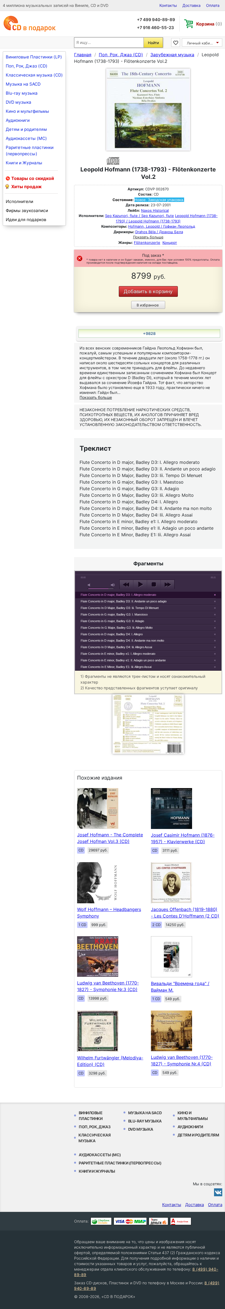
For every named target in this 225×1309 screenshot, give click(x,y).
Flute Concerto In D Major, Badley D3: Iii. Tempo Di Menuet (120, 608)
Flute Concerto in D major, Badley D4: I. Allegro (112, 634)
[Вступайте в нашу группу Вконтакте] (218, 1192)
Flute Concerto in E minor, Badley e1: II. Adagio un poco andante (123, 660)
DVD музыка (18, 102)
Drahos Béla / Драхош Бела (159, 232)
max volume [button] (113, 584)
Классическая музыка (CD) (34, 75)
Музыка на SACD (23, 84)
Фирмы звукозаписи (27, 210)
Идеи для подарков (26, 219)
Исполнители (19, 201)
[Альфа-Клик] (180, 1221)
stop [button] (154, 584)
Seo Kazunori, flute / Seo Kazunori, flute (139, 215)
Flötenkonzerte (147, 242)
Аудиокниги (18, 120)
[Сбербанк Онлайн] (101, 1221)
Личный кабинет (201, 43)
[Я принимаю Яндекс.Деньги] (158, 1221)
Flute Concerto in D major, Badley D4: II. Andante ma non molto (122, 640)
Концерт (169, 242)
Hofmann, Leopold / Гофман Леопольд (161, 226)
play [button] (140, 584)
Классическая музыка (94, 1138)
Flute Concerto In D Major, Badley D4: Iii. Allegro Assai (116, 647)
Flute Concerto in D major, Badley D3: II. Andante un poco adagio (124, 601)
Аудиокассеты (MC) (26, 138)
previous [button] (126, 584)
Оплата (213, 5)
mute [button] (90, 584)
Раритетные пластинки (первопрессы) (30, 150)
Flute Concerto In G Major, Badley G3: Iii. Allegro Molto (117, 627)
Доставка (191, 5)
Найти (153, 42)
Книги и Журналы (24, 162)
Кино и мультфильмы (27, 111)
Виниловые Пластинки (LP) (34, 57)
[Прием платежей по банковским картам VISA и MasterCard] (130, 1221)
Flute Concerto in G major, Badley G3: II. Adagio (112, 621)
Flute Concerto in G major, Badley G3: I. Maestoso (114, 614)
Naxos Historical (155, 210)
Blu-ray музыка (22, 93)
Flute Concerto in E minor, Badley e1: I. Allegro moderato (118, 653)
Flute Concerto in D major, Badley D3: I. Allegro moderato (118, 594)
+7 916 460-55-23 (155, 27)
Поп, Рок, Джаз (94, 1126)
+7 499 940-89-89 (156, 19)
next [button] (167, 584)
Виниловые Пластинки (91, 1115)
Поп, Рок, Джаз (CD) (26, 66)
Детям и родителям (26, 129)
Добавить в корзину (148, 291)
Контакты (168, 5)
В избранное (148, 305)
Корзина (209, 24)
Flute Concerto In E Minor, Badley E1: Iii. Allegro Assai (116, 666)
